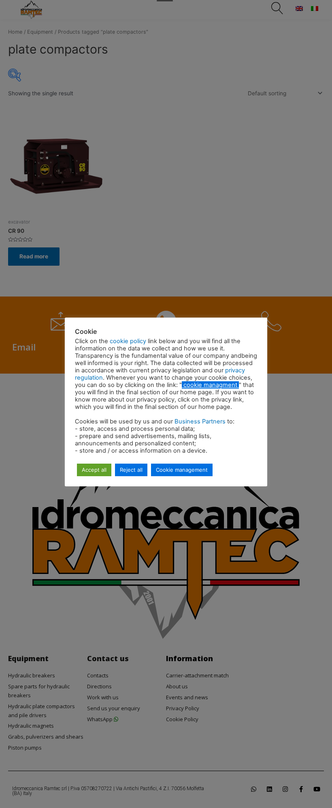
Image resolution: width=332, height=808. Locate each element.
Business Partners (201, 421)
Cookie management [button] (182, 469)
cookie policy (129, 341)
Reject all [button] (131, 469)
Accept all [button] (94, 469)
